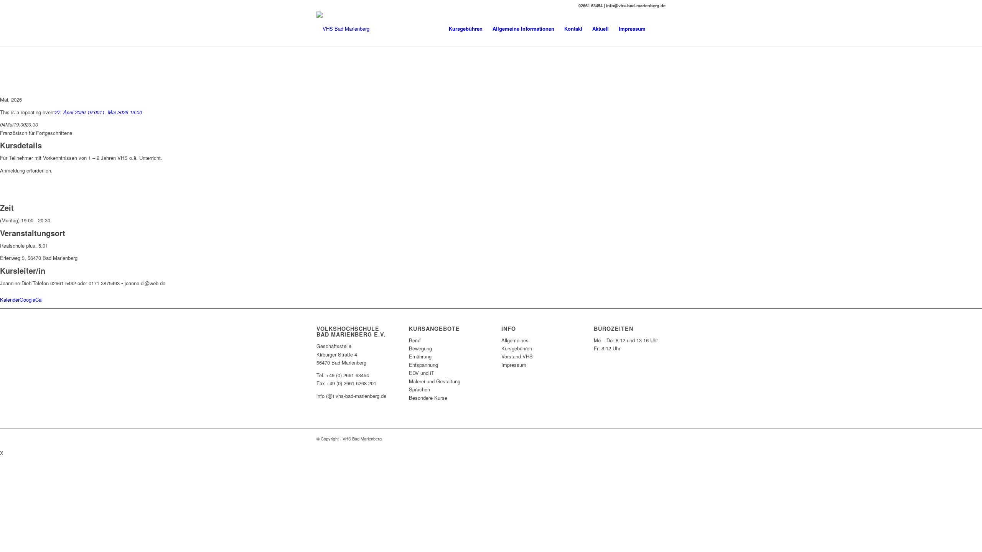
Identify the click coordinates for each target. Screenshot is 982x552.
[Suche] (658, 29)
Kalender (10, 299)
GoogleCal (31, 299)
